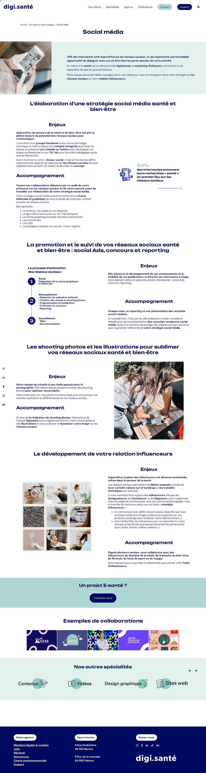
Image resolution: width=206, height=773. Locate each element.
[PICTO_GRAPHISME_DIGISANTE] (126, 683)
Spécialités (112, 7)
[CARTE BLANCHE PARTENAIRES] (133, 640)
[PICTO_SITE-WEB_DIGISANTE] (173, 683)
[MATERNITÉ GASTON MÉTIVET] (72, 640)
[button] (190, 670)
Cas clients (94, 7)
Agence (128, 7)
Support (184, 7)
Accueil (23, 24)
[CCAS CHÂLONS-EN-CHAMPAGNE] (42, 640)
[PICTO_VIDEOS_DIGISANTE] (79, 683)
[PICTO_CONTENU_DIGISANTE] (33, 683)
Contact (165, 7)
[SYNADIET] (164, 640)
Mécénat (19, 753)
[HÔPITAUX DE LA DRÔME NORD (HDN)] (103, 640)
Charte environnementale (30, 760)
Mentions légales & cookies (31, 745)
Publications (145, 7)
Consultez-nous (103, 598)
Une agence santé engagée (41, 24)
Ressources (21, 756)
